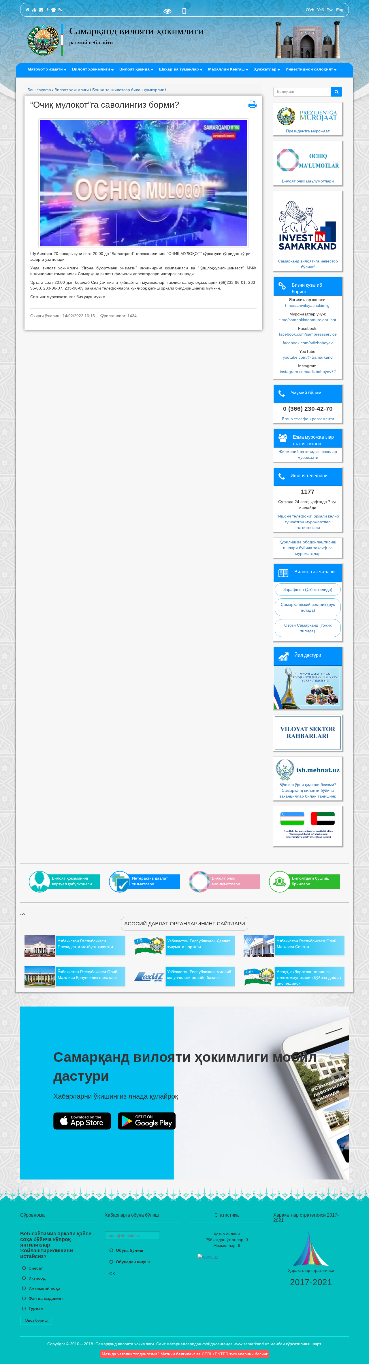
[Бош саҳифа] (27, 9)
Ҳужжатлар (266, 69)
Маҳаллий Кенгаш (227, 69)
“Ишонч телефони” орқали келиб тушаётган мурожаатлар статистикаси (308, 522)
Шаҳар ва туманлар (179, 69)
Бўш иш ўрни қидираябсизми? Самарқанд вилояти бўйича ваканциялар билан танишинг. (307, 790)
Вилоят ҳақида (135, 69)
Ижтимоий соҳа (44, 1288)
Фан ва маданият (46, 1298)
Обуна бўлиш (129, 1250)
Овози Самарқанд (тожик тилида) (308, 628)
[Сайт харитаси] (34, 9)
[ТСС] (47, 9)
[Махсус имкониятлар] (167, 12)
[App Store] (82, 1121)
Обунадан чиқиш (133, 1262)
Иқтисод (37, 1278)
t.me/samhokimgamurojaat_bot (307, 319)
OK (112, 1273)
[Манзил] (41, 9)
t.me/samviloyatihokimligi (307, 305)
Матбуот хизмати (46, 69)
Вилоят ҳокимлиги (91, 69)
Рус (330, 9)
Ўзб (320, 9)
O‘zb (310, 9)
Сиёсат (36, 1268)
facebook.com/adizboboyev (308, 342)
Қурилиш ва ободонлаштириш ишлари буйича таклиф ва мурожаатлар (307, 548)
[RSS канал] (60, 9)
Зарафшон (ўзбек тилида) (307, 589)
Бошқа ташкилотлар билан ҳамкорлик (128, 89)
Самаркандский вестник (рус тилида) (308, 607)
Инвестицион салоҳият (310, 69)
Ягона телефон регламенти (308, 418)
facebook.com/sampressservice (308, 334)
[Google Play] (147, 1121)
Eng (339, 9)
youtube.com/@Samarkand (308, 357)
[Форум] (53, 9)
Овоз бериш (36, 1320)
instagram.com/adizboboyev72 (308, 371)
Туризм (36, 1308)
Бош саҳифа (39, 89)
